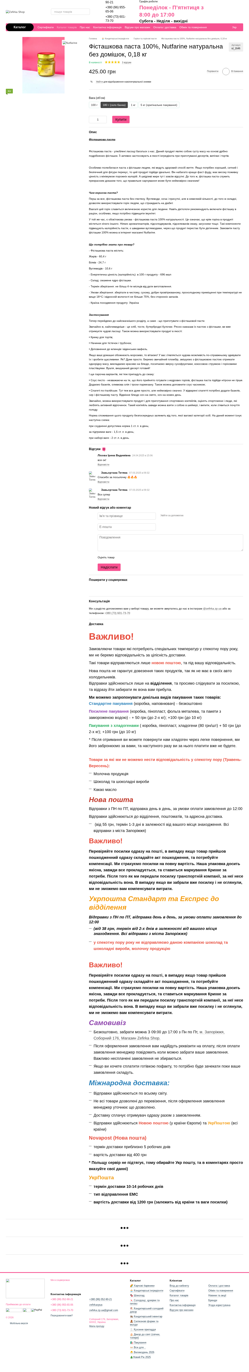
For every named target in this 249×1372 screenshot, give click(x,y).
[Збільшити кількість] (104, 119)
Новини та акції (217, 1295)
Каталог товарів (67, 27)
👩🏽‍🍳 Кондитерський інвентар (146, 1316)
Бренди (212, 1300)
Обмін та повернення (193, 27)
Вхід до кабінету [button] (179, 1285)
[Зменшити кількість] (92, 119)
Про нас (85, 27)
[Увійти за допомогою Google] (194, 515)
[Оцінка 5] (146, 557)
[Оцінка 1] (121, 557)
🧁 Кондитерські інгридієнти (146, 1290)
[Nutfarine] (70, 43)
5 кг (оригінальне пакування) (159, 104)
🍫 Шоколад (137, 1295)
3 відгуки (126, 62)
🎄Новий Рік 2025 (140, 1357)
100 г (94, 104)
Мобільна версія (18, 1323)
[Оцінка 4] (140, 557)
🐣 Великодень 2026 (142, 1352)
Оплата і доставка (164, 27)
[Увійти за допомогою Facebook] (187, 515)
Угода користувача (219, 1305)
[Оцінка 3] (133, 557)
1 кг (133, 104)
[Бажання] (221, 12)
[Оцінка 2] (127, 557)
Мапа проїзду (96, 1326)
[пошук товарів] (87, 12)
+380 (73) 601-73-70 (117, 613)
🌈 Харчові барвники (142, 1285)
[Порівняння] (213, 12)
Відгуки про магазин (137, 27)
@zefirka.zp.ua (212, 608)
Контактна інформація (107, 27)
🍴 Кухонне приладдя (143, 1329)
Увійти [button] (99, 81)
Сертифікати (46, 27)
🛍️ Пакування (138, 1342)
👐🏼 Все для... (138, 1347)
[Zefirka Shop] (25, 1288)
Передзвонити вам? (62, 1315)
